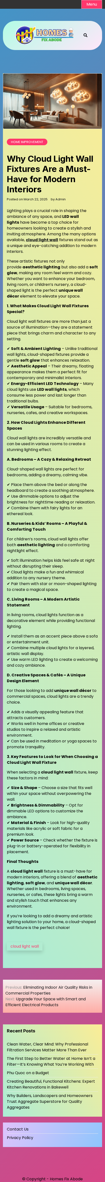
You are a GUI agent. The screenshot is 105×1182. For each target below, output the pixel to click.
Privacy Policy (20, 1137)
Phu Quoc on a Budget (28, 1073)
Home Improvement (27, 142)
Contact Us (18, 1129)
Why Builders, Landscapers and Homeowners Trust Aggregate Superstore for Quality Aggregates (50, 1101)
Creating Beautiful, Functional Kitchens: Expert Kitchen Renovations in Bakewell (51, 1084)
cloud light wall (24, 946)
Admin (60, 199)
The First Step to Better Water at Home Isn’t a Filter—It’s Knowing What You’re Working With (51, 1061)
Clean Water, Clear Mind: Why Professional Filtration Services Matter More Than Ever (47, 1047)
